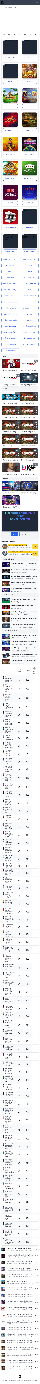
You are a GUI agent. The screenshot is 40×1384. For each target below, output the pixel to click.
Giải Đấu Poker (33, 638)
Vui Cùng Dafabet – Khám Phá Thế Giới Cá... (9, 911)
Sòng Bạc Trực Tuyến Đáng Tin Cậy (29, 591)
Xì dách (29, 266)
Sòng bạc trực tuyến (10, 260)
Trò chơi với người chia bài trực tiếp (31, 278)
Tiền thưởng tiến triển (11, 284)
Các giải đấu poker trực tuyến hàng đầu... (9, 1146)
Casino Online (18, 644)
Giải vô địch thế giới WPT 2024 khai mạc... (9, 1103)
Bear (10, 106)
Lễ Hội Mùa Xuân (24, 638)
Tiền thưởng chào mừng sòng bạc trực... (9, 786)
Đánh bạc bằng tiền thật (31, 344)
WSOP (12, 614)
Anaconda (29, 130)
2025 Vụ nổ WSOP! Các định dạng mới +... (8, 1000)
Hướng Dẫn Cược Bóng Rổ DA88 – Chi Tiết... (9, 1177)
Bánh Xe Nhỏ (20, 585)
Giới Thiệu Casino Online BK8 (9, 737)
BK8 (13, 644)
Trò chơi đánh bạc (29, 260)
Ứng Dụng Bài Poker (16, 627)
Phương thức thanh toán (31, 332)
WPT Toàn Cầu (29, 578)
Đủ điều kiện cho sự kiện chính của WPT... (9, 1233)
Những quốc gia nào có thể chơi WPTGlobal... (9, 1071)
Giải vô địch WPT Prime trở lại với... (9, 887)
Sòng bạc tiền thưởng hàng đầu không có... (9, 802)
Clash (30, 106)
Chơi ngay (35, 546)
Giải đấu (30, 314)
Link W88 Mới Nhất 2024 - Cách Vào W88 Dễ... (9, 992)
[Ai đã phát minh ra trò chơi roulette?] (6, 619)
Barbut (10, 203)
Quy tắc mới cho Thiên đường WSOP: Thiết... (9, 1024)
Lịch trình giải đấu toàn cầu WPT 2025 (8, 753)
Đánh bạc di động (10, 302)
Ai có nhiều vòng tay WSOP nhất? (9, 926)
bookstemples (10, 179)
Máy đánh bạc (10, 266)
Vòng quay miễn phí (10, 332)
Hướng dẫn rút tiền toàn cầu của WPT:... (9, 1056)
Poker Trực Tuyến (15, 602)
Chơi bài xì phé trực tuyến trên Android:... (8, 1225)
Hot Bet (10, 82)
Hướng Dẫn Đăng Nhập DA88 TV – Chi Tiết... (9, 1138)
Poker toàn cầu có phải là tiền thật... (9, 1007)
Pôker (30, 272)
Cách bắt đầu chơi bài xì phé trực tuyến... (9, 1154)
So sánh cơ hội (10, 326)
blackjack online (18, 1380)
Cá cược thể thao (29, 284)
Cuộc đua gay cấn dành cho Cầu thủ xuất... (8, 697)
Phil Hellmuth (19, 614)
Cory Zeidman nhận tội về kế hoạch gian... (8, 958)
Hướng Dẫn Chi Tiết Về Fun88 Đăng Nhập (9, 768)
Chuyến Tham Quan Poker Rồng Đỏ (29, 608)
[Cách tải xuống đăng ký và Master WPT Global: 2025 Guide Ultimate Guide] (6, 655)
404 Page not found (11, 7)
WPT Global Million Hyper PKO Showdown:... (9, 722)
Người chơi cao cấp (10, 308)
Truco (29, 57)
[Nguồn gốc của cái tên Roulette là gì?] (6, 583)
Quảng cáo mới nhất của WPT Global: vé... (9, 1185)
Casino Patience (30, 179)
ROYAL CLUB (29, 227)
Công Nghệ (20, 663)
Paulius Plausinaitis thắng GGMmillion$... (9, 1217)
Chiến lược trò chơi (10, 314)
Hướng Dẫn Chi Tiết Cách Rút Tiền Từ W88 (9, 872)
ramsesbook (10, 154)
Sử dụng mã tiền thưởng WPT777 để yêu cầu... (9, 1111)
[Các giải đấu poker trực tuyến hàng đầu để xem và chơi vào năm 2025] (6, 571)
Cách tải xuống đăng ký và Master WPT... (9, 810)
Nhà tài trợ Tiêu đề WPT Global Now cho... (9, 714)
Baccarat (29, 203)
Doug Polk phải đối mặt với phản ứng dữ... (9, 949)
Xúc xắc (29, 290)
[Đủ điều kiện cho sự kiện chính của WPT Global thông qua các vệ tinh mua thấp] (6, 649)
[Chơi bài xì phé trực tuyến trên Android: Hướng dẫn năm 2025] (6, 577)
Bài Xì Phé (26, 614)
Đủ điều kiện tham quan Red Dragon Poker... (9, 679)
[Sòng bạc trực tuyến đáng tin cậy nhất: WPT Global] (6, 590)
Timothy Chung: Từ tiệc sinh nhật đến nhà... (8, 777)
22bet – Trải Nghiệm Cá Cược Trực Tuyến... (9, 895)
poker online (10, 350)
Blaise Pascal (20, 621)
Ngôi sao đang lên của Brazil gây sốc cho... (9, 983)
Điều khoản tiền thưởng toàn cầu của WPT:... (9, 1209)
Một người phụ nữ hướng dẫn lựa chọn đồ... (8, 1120)
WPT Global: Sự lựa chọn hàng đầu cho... (9, 730)
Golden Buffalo (10, 57)
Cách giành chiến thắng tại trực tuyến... (9, 794)
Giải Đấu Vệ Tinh (24, 650)
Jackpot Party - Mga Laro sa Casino (11, 251)
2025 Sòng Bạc (33, 566)
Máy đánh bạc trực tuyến (11, 290)
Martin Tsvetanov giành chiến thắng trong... (9, 688)
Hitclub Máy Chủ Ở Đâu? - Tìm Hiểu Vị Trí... (9, 903)
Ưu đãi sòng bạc (10, 296)
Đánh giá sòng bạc (29, 308)
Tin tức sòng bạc (10, 344)
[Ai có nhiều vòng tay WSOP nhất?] (6, 613)
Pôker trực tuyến (10, 320)
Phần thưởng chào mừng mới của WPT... (9, 967)
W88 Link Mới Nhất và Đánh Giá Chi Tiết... (9, 919)
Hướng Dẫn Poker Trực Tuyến (27, 657)
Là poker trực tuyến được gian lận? (9, 818)
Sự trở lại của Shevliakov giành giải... (9, 842)
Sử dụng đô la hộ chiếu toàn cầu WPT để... (9, 1201)
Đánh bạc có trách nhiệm (31, 302)
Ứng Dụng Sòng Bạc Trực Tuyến (19, 566)
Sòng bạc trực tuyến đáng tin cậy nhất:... (9, 880)
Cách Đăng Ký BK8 (27, 644)
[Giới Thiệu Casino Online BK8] (6, 643)
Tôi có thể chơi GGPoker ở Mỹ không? (8, 1087)
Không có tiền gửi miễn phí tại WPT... (9, 706)
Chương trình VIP (29, 296)
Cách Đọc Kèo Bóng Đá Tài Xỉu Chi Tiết (9, 1015)
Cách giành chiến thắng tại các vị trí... (9, 760)
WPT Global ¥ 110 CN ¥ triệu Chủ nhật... (9, 975)
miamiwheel (29, 154)
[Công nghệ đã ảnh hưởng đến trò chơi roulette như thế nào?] (6, 661)
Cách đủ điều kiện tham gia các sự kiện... (9, 834)
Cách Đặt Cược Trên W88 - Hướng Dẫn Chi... (9, 1241)
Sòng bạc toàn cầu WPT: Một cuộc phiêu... (9, 745)
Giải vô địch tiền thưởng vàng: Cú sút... (9, 1095)
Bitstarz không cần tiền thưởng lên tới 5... (9, 1040)
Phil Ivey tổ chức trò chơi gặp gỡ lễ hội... (9, 1193)
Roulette (13, 585)
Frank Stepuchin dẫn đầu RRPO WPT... (9, 933)
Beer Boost (30, 82)
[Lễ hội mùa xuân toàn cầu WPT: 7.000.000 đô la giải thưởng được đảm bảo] (6, 636)
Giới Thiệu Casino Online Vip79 (9, 941)
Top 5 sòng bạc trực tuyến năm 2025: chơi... (9, 1032)
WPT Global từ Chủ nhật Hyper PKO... (9, 865)
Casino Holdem (10, 227)
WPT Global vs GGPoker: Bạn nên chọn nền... (9, 1162)
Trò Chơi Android (27, 627)
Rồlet (10, 272)
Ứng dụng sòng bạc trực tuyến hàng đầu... (9, 850)
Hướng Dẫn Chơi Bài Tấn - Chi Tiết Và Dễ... (9, 1079)
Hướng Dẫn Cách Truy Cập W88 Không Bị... (9, 858)
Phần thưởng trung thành (31, 338)
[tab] (3, 34)
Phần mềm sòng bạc (10, 338)
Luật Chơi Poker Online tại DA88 (10, 1063)
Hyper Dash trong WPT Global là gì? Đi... (9, 1048)
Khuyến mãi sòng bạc (30, 326)
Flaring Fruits (10, 130)
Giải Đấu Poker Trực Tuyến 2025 (19, 572)
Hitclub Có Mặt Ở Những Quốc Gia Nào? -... (9, 826)
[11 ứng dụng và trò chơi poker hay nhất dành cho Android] (6, 625)
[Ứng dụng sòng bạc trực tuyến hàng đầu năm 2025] (6, 564)
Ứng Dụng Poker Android (17, 578)
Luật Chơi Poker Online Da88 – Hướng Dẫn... (9, 1170)
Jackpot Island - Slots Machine (30, 251)
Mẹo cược (29, 320)
